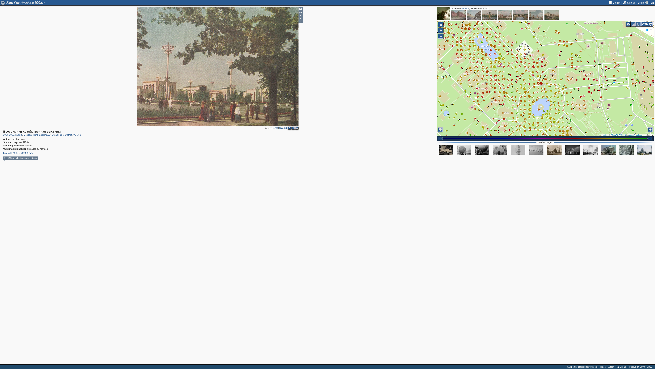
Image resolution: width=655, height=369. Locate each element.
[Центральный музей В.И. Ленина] (458, 15)
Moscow (28, 135)
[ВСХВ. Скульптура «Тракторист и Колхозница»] (518, 150)
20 (551, 118)
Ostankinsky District (62, 135)
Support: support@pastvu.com (582, 367)
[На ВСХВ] (644, 150)
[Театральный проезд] (474, 15)
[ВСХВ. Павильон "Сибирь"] (554, 150)
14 (572, 66)
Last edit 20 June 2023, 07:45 (18, 153)
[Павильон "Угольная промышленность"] (572, 150)
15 (555, 122)
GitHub (623, 367)
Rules (603, 367)
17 (465, 29)
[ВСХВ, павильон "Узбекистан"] (590, 150)
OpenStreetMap (635, 135)
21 (448, 29)
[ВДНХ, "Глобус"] (464, 150)
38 (499, 62)
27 (470, 41)
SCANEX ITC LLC (618, 135)
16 (546, 114)
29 (563, 134)
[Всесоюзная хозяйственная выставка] (489, 15)
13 (567, 131)
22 (499, 58)
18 (538, 80)
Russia (18, 135)
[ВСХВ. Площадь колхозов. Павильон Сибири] (608, 150)
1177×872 (283, 128)
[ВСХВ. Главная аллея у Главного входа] (626, 150)
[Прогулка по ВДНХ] (482, 150)
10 (542, 118)
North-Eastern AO (41, 135)
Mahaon (465, 8)
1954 (5, 135)
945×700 (274, 128)
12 (530, 109)
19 (563, 131)
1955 (11, 135)
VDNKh (77, 135)
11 (572, 59)
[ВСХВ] (536, 150)
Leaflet (604, 135)
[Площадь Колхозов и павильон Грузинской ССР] (446, 150)
